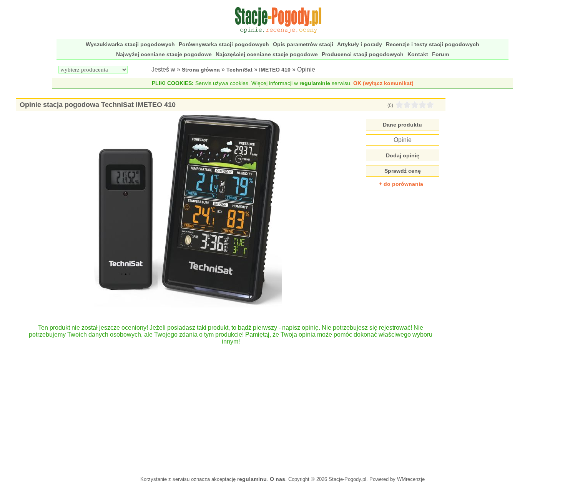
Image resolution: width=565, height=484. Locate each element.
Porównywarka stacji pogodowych (224, 44)
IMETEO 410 (275, 70)
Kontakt (417, 54)
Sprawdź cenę (402, 171)
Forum (440, 54)
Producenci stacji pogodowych (363, 54)
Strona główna (201, 70)
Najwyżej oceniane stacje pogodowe (164, 54)
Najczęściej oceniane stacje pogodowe (267, 54)
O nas (277, 479)
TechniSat (239, 70)
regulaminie (314, 83)
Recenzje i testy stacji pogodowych (432, 44)
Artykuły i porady (359, 44)
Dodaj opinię (402, 155)
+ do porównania (401, 184)
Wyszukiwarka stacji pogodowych (130, 44)
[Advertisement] (230, 407)
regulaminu (252, 479)
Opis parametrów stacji (303, 44)
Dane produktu (402, 125)
